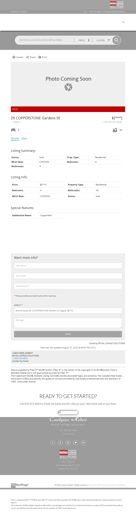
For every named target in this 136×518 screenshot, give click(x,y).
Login (23, 12)
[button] (52, 442)
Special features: (22, 208)
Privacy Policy (93, 485)
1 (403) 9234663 (20, 358)
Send (68, 334)
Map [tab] (24, 138)
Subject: (17, 305)
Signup (14, 12)
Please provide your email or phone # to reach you (36, 296)
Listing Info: (19, 177)
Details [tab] (15, 138)
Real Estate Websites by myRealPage (112, 485)
